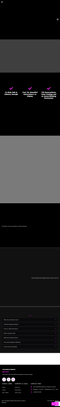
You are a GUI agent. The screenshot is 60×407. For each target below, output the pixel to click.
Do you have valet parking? (10, 346)
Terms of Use (18, 392)
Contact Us (17, 387)
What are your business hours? (11, 319)
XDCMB (57, 400)
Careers (4, 390)
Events (3, 387)
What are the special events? (11, 337)
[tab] (30, 320)
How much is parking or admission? (12, 342)
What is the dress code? (9, 333)
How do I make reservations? (11, 328)
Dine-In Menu (5, 392)
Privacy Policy (18, 390)
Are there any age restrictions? (11, 324)
